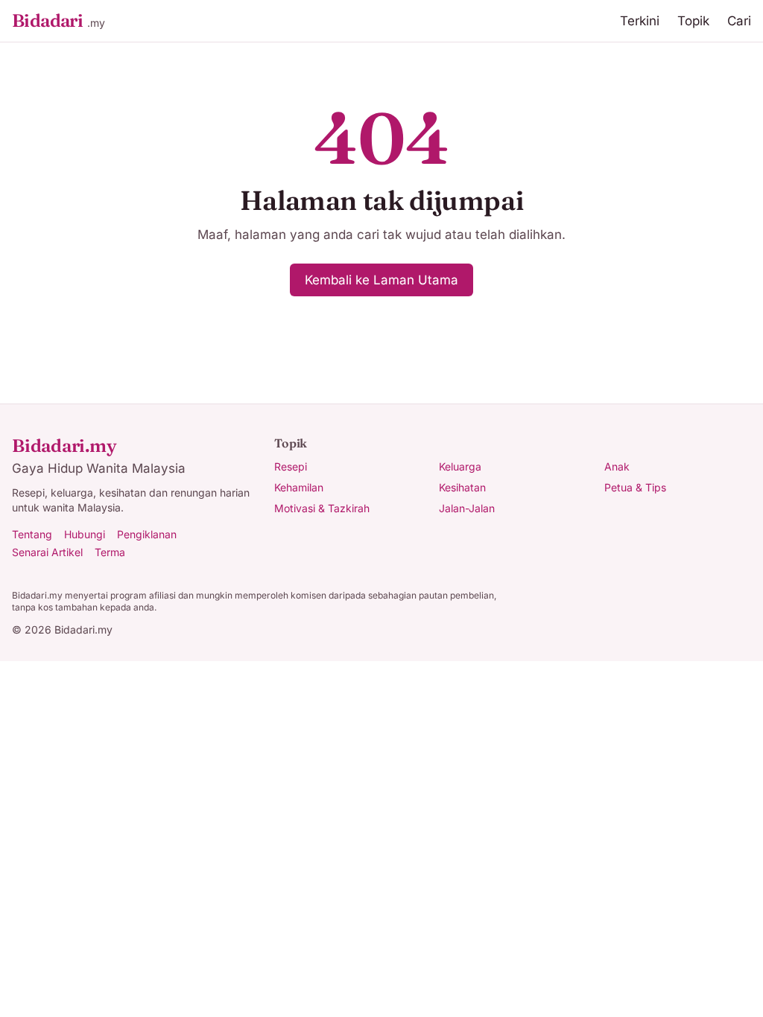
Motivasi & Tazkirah (322, 508)
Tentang (32, 534)
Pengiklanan (147, 534)
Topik (693, 20)
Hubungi (84, 534)
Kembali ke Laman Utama (381, 279)
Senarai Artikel (47, 552)
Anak (617, 466)
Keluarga (460, 466)
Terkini (639, 20)
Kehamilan (298, 487)
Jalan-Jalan (467, 508)
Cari (739, 20)
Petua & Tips (635, 487)
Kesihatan (462, 487)
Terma (110, 552)
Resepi (290, 466)
